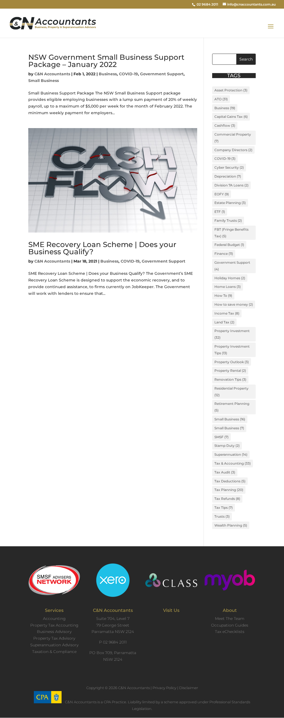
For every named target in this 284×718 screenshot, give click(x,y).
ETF (219, 212)
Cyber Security (229, 167)
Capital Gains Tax (231, 116)
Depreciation (227, 176)
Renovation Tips (230, 379)
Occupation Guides (229, 625)
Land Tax (224, 322)
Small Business (43, 80)
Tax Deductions (229, 481)
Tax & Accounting (232, 463)
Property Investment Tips (232, 349)
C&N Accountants (52, 73)
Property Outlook (231, 362)
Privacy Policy (164, 687)
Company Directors (233, 150)
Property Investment (232, 334)
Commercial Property (232, 137)
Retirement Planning (231, 407)
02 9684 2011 (207, 4)
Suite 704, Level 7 (113, 618)
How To (223, 295)
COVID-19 (128, 73)
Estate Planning (230, 203)
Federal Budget (229, 245)
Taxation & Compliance (54, 651)
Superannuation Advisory (54, 644)
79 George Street (112, 625)
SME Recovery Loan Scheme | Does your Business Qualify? (102, 248)
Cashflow (224, 125)
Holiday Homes (229, 278)
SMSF (221, 437)
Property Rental (230, 370)
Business (108, 73)
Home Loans (227, 287)
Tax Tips (223, 507)
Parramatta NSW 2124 (113, 631)
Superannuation (230, 454)
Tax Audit (224, 472)
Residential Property (231, 391)
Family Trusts (228, 220)
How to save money (233, 304)
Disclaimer (188, 687)
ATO (221, 99)
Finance (223, 253)
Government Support (162, 73)
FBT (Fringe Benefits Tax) (231, 232)
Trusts (222, 516)
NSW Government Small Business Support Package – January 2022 (106, 61)
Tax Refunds (227, 499)
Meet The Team (229, 618)
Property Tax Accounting (54, 625)
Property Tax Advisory (54, 638)
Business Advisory (54, 631)
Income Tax (226, 313)
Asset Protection (230, 90)
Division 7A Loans (231, 185)
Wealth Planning (230, 525)
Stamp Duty (227, 445)
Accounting (54, 618)
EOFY (221, 194)
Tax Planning (228, 490)
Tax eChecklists (229, 631)
